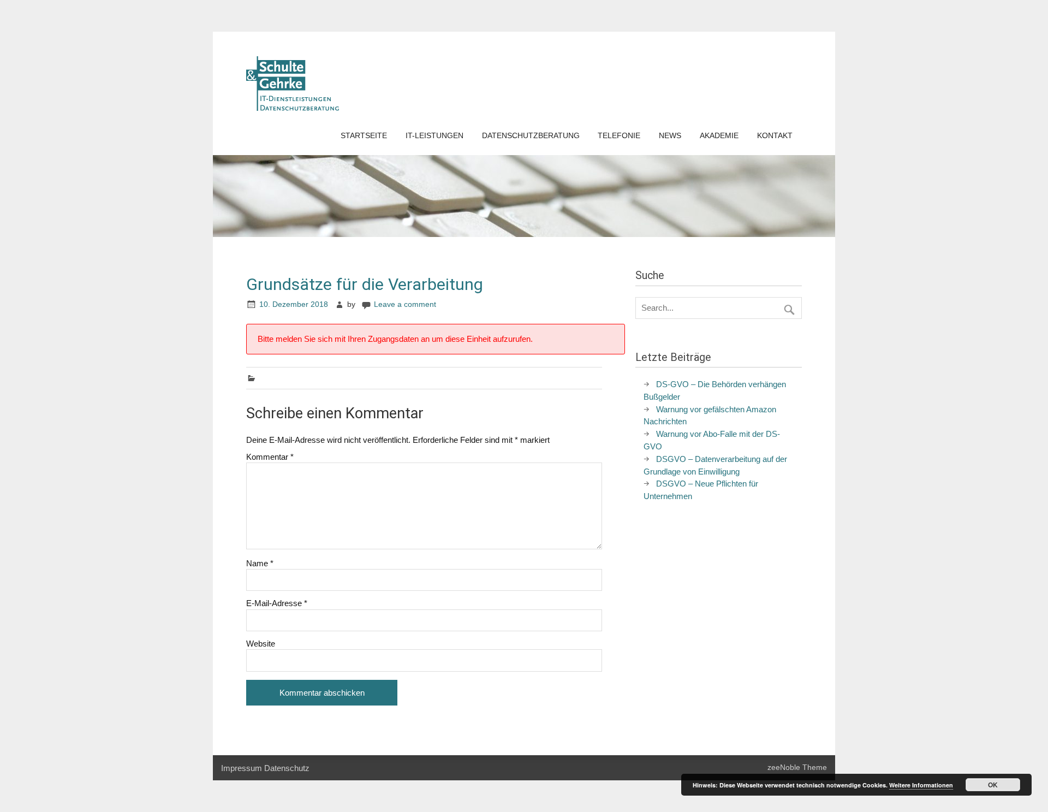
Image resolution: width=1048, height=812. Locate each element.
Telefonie (619, 136)
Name (259, 563)
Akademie (719, 136)
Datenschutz (286, 768)
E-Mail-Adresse (276, 603)
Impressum (241, 768)
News (670, 136)
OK (993, 785)
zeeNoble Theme (797, 767)
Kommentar (270, 457)
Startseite (364, 136)
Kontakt (775, 136)
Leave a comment (405, 304)
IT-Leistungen (434, 136)
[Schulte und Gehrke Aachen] (292, 107)
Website (260, 643)
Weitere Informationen (921, 785)
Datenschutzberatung (531, 136)
